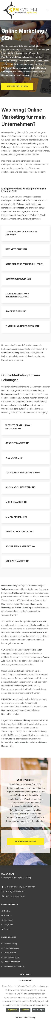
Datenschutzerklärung (25, 1017)
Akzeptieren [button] (12, 1010)
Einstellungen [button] (38, 1010)
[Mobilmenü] (47, 10)
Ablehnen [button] (25, 1010)
